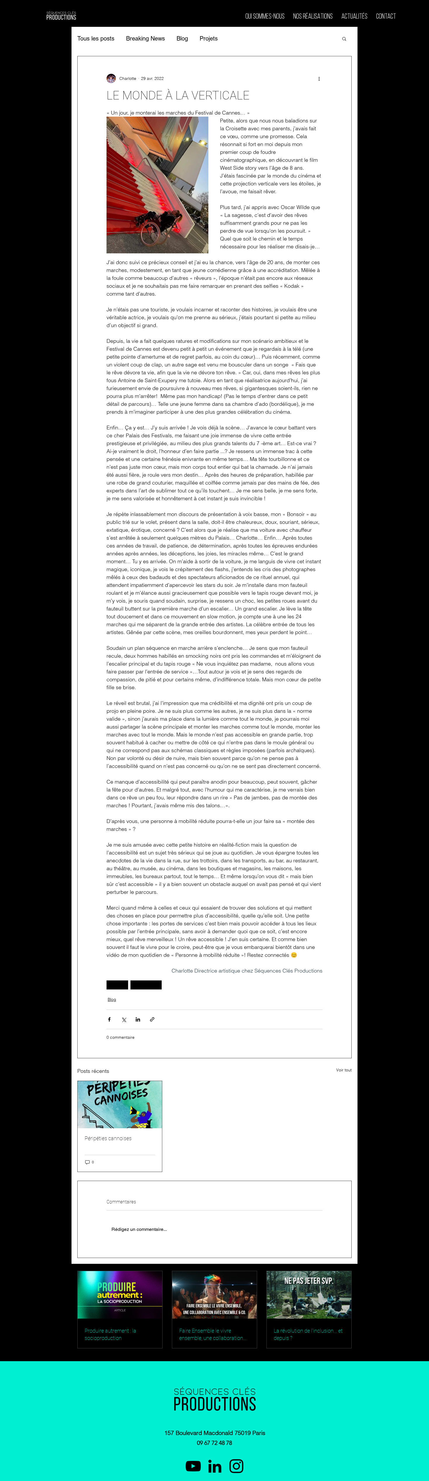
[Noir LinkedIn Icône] (214, 1466)
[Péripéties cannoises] (120, 1104)
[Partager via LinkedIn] (138, 1019)
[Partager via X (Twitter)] (123, 1019)
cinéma (117, 984)
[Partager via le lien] (152, 1019)
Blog (182, 38)
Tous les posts (95, 38)
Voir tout (344, 1070)
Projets (209, 38)
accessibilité (146, 984)
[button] (344, 38)
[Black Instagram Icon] (236, 1466)
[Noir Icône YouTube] (193, 1466)
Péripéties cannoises (108, 1138)
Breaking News (145, 38)
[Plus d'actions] (318, 78)
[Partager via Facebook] (109, 1019)
